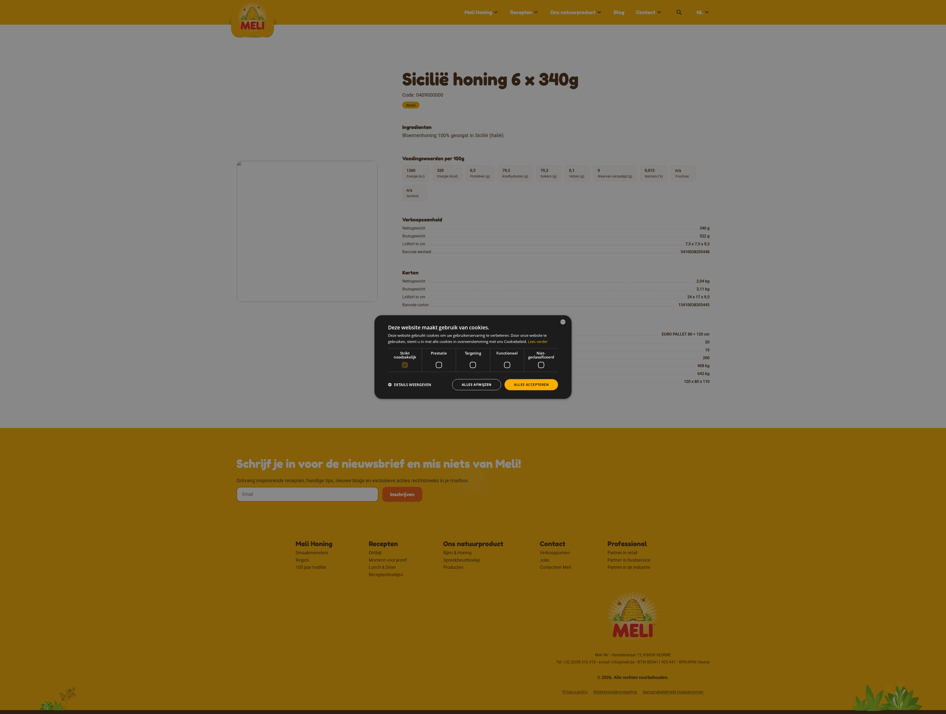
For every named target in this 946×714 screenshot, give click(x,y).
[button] (409, 384)
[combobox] (562, 322)
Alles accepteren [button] (531, 384)
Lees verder (538, 341)
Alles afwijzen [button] (476, 384)
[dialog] (473, 357)
